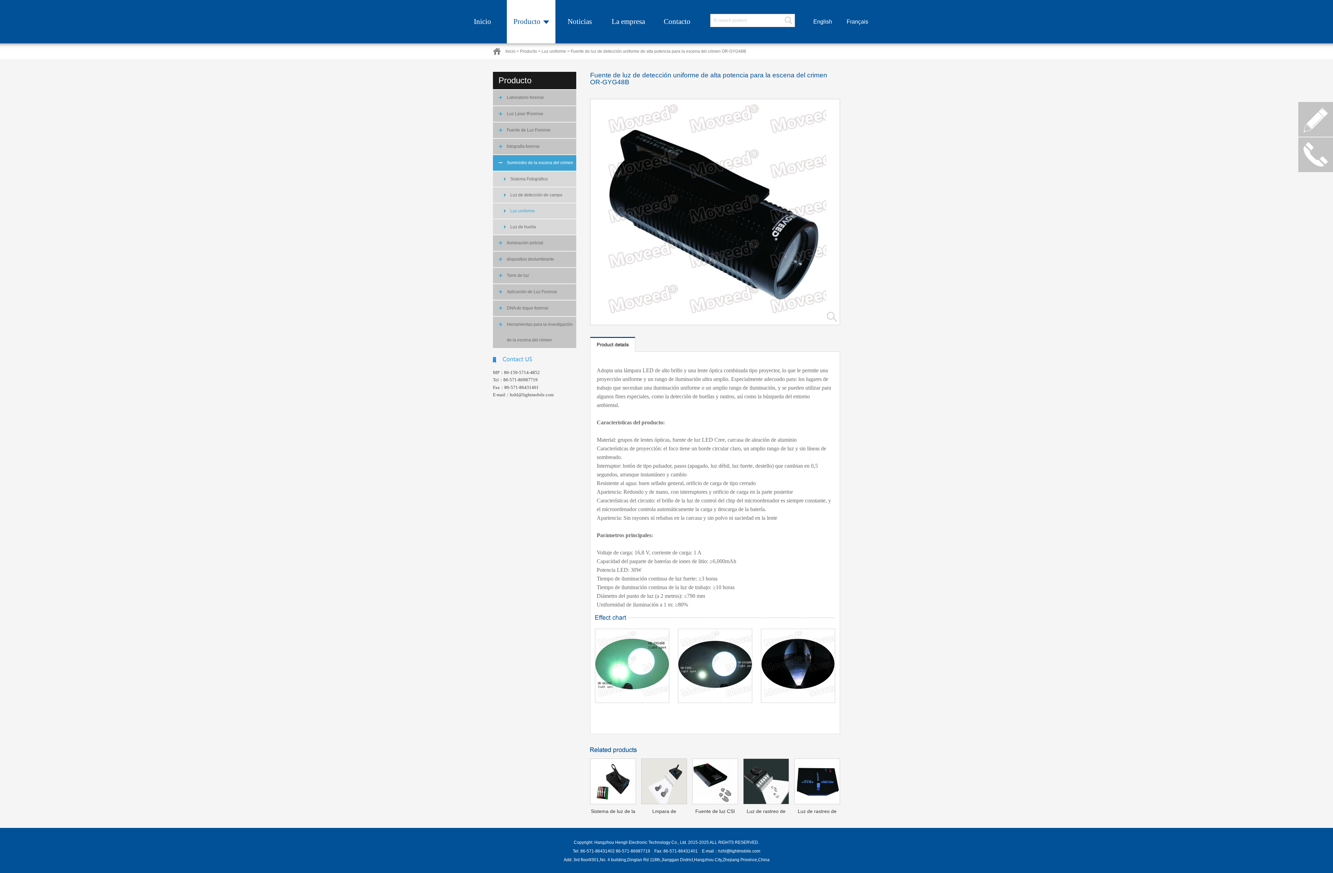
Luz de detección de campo (536, 195)
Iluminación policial (525, 242)
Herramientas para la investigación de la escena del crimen (540, 332)
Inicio (482, 21)
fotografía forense (523, 146)
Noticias (580, 21)
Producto (526, 21)
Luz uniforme (522, 211)
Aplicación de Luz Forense (532, 291)
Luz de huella (523, 226)
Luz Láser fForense (525, 113)
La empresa (628, 21)
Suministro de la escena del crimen (540, 162)
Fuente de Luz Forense (529, 130)
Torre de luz (518, 275)
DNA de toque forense (527, 308)
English (822, 22)
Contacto (677, 21)
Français (857, 22)
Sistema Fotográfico (529, 179)
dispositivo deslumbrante (530, 259)
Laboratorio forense (525, 97)
